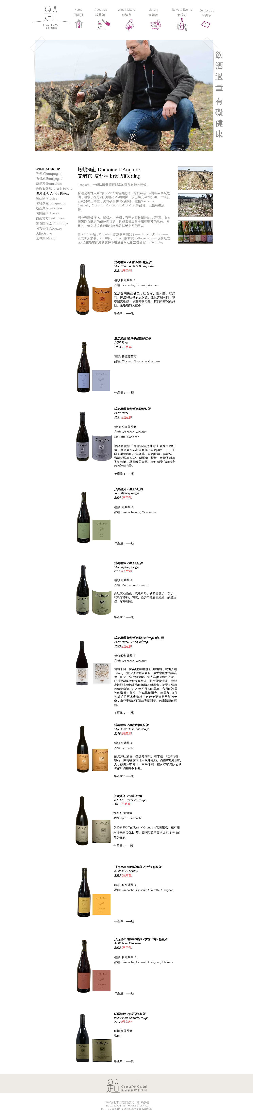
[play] (205, 147)
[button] (124, 95)
